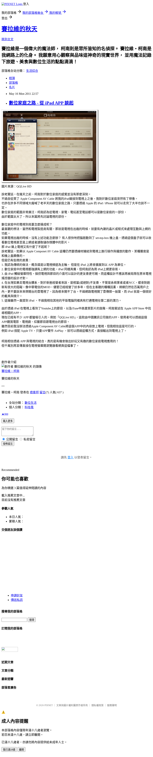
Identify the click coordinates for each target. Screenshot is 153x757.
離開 (21, 749)
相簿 (12, 78)
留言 (43, 392)
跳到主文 (7, 39)
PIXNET (48, 705)
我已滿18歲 (9, 749)
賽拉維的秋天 (19, 29)
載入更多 (8, 421)
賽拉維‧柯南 (10, 371)
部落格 (13, 82)
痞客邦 (34, 392)
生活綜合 (32, 70)
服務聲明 (112, 705)
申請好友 (17, 595)
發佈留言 (8, 443)
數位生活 (31, 402)
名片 (12, 87)
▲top (4, 413)
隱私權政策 (97, 705)
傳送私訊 (17, 599)
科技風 (29, 407)
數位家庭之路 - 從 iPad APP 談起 (41, 103)
